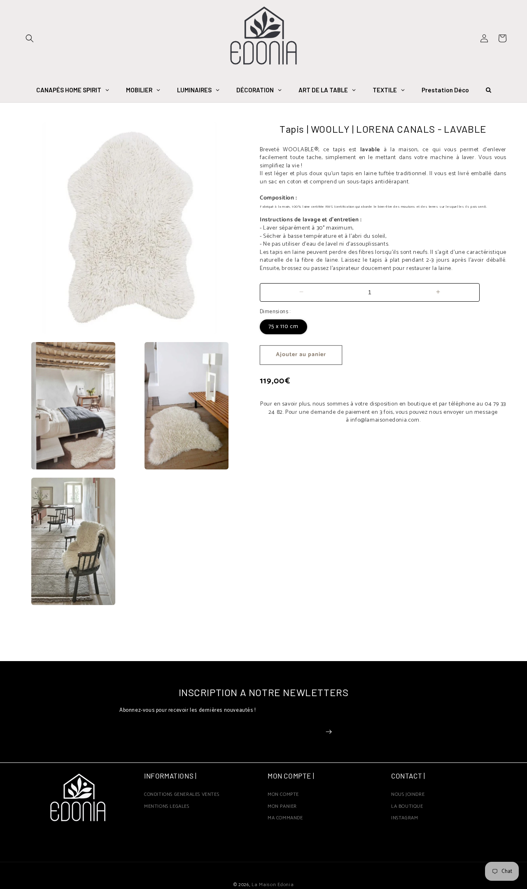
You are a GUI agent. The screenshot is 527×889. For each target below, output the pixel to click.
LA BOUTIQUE (407, 807)
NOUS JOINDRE (407, 796)
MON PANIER (282, 807)
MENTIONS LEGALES (166, 807)
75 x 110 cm (283, 326)
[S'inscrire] (328, 731)
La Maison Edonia (273, 885)
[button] (30, 38)
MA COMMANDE (285, 818)
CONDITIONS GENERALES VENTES (181, 796)
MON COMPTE (283, 796)
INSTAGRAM (404, 818)
